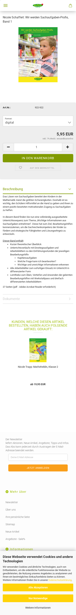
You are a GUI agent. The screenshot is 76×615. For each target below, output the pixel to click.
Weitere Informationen (38, 607)
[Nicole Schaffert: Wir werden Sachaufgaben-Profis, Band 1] (38, 54)
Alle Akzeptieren (38, 587)
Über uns (11, 509)
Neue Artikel (12, 531)
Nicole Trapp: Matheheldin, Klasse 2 (38, 366)
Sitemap (10, 524)
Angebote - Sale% (15, 539)
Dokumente (11, 299)
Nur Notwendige (38, 598)
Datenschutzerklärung (60, 580)
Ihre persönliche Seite (18, 516)
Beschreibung (13, 189)
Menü (5, 5)
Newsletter (12, 502)
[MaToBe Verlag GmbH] (38, 5)
